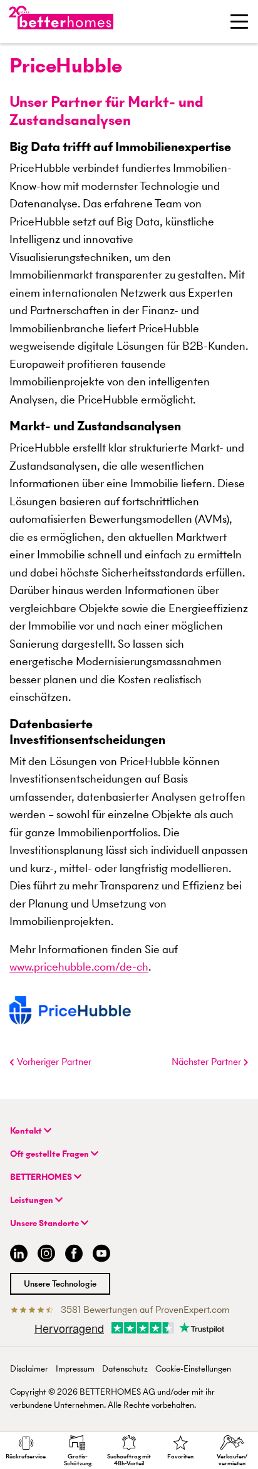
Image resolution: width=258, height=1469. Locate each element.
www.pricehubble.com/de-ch (78, 966)
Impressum (75, 1369)
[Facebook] (74, 1255)
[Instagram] (46, 1255)
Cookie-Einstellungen (193, 1369)
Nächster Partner (208, 1061)
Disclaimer (29, 1369)
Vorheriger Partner (52, 1061)
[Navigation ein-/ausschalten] (239, 21)
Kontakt (27, 1131)
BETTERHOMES (42, 1177)
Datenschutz (125, 1369)
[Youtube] (101, 1255)
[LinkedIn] (16, 1255)
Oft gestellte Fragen (50, 1154)
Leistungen (32, 1200)
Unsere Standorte (45, 1223)
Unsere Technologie (60, 1284)
